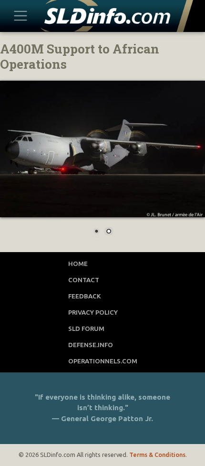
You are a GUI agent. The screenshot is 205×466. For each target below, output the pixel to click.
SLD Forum (86, 328)
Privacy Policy (93, 312)
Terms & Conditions (157, 454)
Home (78, 263)
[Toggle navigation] (20, 15)
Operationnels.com (102, 361)
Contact (83, 280)
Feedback (84, 296)
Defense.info (90, 345)
